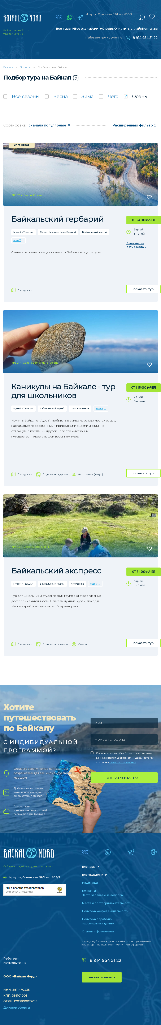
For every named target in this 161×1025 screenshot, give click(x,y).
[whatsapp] (69, 17)
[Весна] (56, 96)
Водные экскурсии (55, 474)
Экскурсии (25, 290)
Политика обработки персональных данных (98, 921)
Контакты (150, 29)
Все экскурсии (86, 29)
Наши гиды (90, 882)
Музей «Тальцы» (23, 232)
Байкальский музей (94, 232)
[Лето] (108, 96)
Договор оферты (16, 1007)
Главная (8, 67)
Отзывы (108, 29)
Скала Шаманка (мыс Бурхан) (58, 232)
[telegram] (80, 17)
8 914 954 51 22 (145, 38)
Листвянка (77, 583)
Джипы (82, 644)
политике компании (122, 762)
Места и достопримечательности (106, 903)
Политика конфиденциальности (105, 911)
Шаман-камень (80, 408)
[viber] (154, 852)
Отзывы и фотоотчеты (98, 931)
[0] (152, 17)
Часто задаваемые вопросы (102, 895)
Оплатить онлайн (128, 29)
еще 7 (17, 240)
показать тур (143, 289)
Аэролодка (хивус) (90, 474)
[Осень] (135, 96)
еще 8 (99, 408)
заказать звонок (101, 977)
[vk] (59, 17)
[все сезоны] (21, 96)
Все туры (63, 29)
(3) (135, 125)
